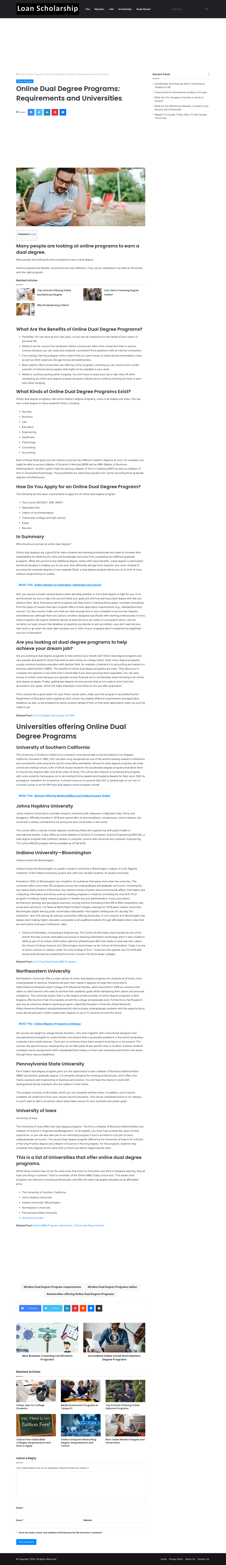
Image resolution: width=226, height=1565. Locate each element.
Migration (99, 9)
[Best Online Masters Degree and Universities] (125, 1425)
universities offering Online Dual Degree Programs (81, 1294)
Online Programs (35, 74)
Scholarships (125, 9)
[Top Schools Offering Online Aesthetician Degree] (25, 294)
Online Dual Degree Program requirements (53, 1287)
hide (32, 234)
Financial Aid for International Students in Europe (181, 92)
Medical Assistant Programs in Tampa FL (79, 1407)
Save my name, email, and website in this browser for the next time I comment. (60, 1532)
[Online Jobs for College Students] (36, 1391)
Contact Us (203, 1559)
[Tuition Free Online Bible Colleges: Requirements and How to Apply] (36, 1425)
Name (20, 1507)
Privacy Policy (176, 1559)
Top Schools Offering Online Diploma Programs (123, 1407)
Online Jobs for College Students (30, 1407)
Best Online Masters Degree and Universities (125, 1441)
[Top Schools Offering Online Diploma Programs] (125, 1391)
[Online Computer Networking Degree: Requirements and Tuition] (81, 1425)
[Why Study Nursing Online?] (25, 309)
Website (87, 1520)
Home (21, 74)
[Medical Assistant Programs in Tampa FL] (81, 1391)
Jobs (111, 9)
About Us (190, 1559)
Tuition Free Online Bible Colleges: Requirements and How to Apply (33, 1442)
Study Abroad (143, 9)
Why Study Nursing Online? (53, 305)
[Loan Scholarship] (47, 9)
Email (20, 1520)
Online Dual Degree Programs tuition (113, 1287)
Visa (88, 9)
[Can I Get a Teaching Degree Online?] (92, 294)
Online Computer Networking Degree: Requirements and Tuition (78, 1442)
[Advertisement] (113, 44)
